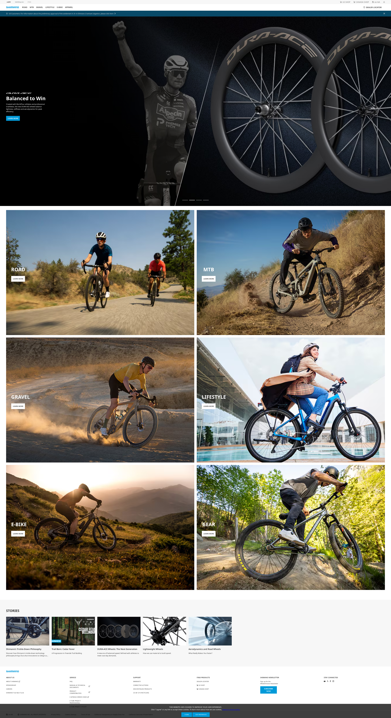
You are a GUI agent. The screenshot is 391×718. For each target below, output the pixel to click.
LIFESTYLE (49, 7)
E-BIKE (60, 7)
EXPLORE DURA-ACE (15, 126)
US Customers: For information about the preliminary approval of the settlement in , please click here (61, 14)
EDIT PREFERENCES (201, 714)
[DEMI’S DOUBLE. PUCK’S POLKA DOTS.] (185, 200)
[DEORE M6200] (206, 200)
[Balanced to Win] (192, 200)
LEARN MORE (18, 279)
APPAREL (69, 7)
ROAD (24, 7)
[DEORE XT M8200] (199, 200)
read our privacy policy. (231, 709)
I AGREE (186, 714)
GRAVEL (39, 7)
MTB (32, 7)
